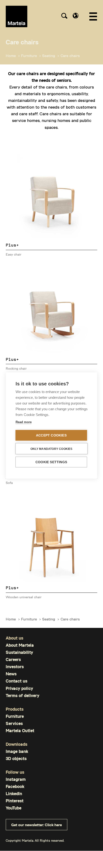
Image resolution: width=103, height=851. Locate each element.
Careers (13, 659)
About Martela (20, 645)
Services (14, 723)
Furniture (29, 55)
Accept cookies (51, 435)
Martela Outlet (20, 730)
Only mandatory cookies (51, 448)
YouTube (13, 807)
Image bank (17, 751)
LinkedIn (14, 793)
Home (11, 55)
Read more (24, 422)
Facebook (15, 786)
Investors (15, 666)
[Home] (16, 16)
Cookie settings (51, 462)
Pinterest (14, 800)
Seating (48, 55)
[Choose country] (76, 16)
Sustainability (19, 652)
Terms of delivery (22, 695)
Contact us (16, 680)
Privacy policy (19, 688)
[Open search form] (64, 16)
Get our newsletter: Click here (36, 824)
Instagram (16, 779)
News (11, 673)
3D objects (16, 758)
